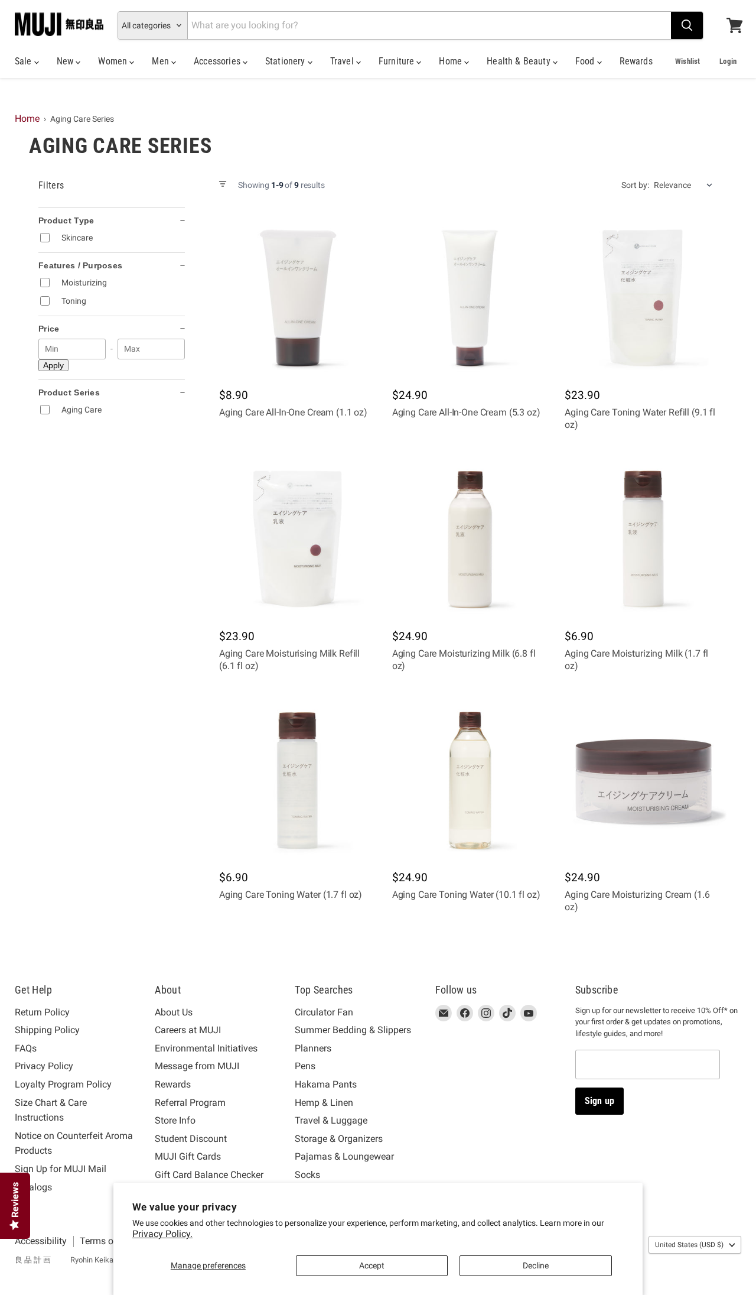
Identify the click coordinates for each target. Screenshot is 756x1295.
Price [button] (48, 328)
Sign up (599, 1100)
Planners (313, 1048)
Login (728, 61)
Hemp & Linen (324, 1102)
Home (451, 61)
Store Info (175, 1120)
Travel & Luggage (331, 1120)
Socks (307, 1174)
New (66, 61)
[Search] (687, 25)
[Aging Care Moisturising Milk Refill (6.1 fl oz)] (297, 539)
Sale (24, 61)
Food (586, 61)
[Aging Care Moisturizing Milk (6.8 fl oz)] (470, 539)
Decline (536, 1265)
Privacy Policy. (162, 1233)
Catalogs (33, 1187)
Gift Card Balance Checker (209, 1174)
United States (689, 1245)
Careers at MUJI (188, 1030)
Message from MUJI (197, 1066)
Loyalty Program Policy (63, 1084)
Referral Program (190, 1102)
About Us (174, 1012)
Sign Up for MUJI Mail (60, 1168)
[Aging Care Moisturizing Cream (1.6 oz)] (643, 780)
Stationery (286, 61)
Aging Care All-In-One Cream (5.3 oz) (466, 412)
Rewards (636, 61)
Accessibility (41, 1241)
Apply (53, 365)
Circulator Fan (324, 1012)
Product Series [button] (69, 392)
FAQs (26, 1048)
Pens (305, 1066)
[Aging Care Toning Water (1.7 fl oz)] (297, 780)
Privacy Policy (44, 1066)
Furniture (398, 61)
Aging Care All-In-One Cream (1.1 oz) (293, 412)
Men (161, 61)
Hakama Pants (326, 1084)
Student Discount (191, 1138)
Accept (371, 1265)
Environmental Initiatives (206, 1048)
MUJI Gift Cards (188, 1156)
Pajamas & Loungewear (344, 1156)
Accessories (218, 61)
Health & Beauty (520, 61)
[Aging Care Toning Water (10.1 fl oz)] (470, 780)
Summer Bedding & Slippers (353, 1030)
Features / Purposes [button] (80, 265)
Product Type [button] (66, 220)
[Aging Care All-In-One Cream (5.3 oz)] (470, 298)
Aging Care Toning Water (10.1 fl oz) (466, 894)
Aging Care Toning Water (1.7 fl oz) (290, 894)
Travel (343, 61)
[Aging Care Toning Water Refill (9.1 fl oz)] (643, 298)
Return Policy (42, 1012)
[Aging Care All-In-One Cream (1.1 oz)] (297, 298)
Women (113, 61)
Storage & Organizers (339, 1138)
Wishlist (687, 61)
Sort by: (635, 185)
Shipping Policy (47, 1030)
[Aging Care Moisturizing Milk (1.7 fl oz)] (643, 539)
